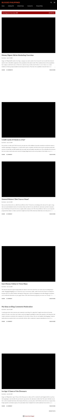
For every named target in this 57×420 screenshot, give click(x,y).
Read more (52, 69)
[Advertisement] (28, 86)
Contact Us (30, 5)
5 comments (9, 69)
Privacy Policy (39, 5)
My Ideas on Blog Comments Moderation (17, 307)
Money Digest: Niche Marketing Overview (18, 55)
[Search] (51, 2)
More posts (52, 411)
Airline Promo (20, 5)
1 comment (9, 154)
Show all (52, 12)
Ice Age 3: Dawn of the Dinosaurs (14, 391)
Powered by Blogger (29, 416)
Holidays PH (11, 5)
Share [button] (3, 69)
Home (3, 5)
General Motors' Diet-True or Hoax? (15, 199)
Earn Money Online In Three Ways (15, 284)
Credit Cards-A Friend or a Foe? (13, 140)
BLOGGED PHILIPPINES (11, 2)
